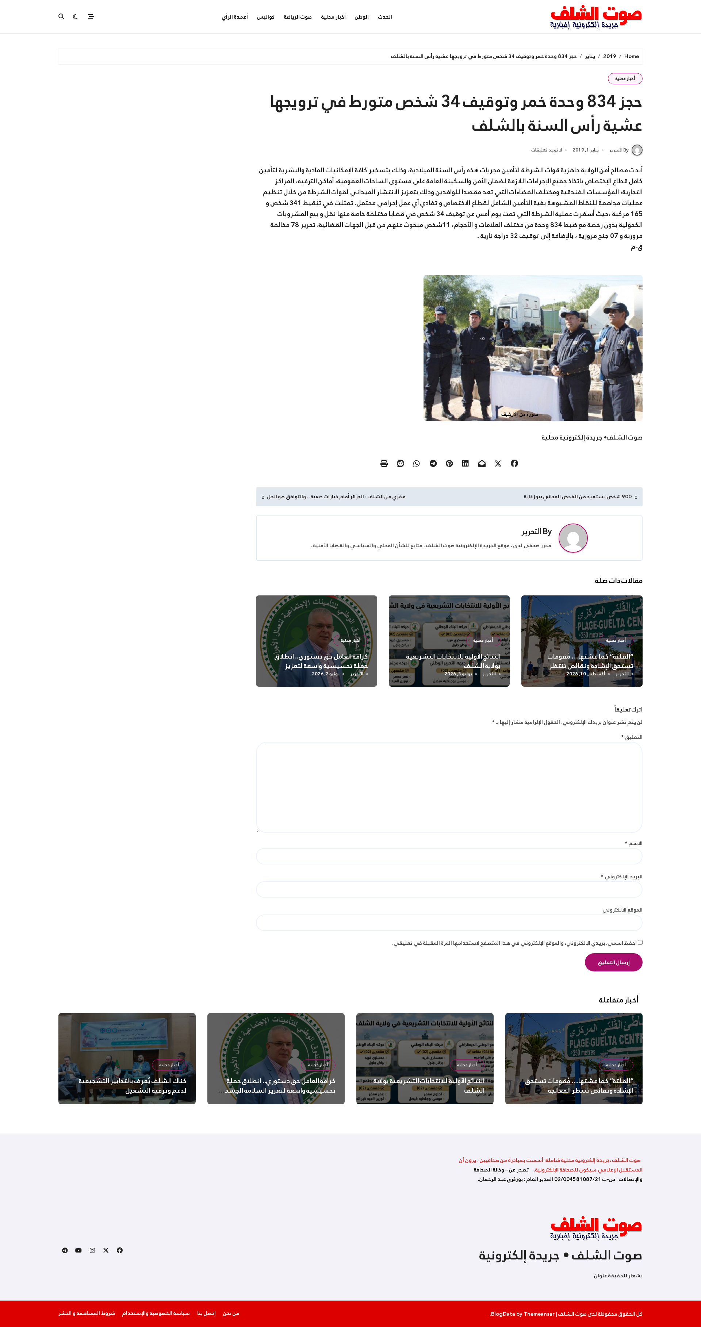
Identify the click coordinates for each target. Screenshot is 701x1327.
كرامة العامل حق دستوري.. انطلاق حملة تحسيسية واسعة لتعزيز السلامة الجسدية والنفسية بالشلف (318, 666)
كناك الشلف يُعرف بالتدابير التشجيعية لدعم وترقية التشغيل (133, 1085)
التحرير (531, 531)
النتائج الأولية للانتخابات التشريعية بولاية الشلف (453, 661)
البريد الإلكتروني (622, 876)
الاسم (634, 843)
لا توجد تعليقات (547, 150)
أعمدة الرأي (235, 17)
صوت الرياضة (298, 17)
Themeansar (539, 1314)
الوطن (362, 17)
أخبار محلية (333, 17)
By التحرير (619, 150)
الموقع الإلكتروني (622, 909)
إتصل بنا (206, 1313)
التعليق (632, 737)
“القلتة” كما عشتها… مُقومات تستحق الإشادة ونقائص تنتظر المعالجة (590, 666)
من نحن (231, 1313)
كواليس (266, 17)
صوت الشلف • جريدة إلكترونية (561, 1255)
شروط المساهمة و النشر (86, 1313)
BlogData (503, 1314)
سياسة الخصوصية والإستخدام (156, 1313)
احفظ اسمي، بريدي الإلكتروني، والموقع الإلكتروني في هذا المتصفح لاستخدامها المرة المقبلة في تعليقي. (514, 943)
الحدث (385, 17)
